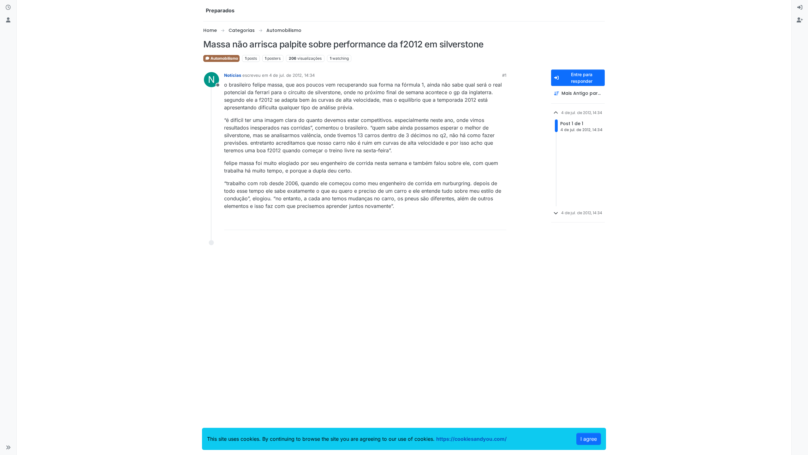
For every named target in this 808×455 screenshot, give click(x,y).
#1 (504, 75)
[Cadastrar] (799, 20)
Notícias (232, 75)
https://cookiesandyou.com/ (471, 439)
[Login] (799, 8)
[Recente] (8, 8)
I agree (588, 439)
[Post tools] (501, 222)
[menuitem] (799, 8)
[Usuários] (8, 20)
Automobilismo (224, 58)
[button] (8, 447)
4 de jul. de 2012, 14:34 (292, 75)
